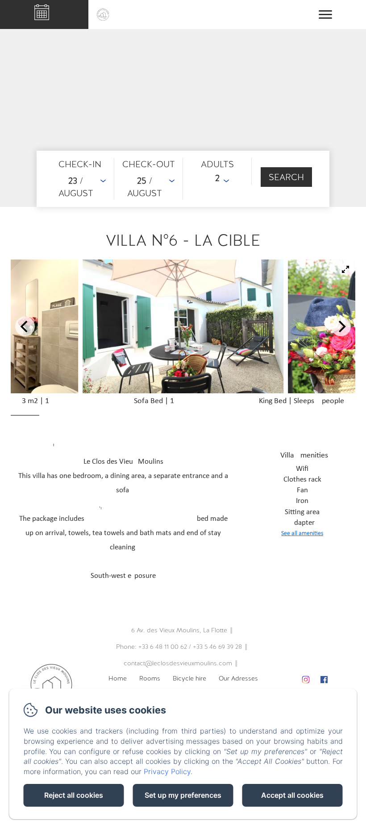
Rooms (149, 678)
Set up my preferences (183, 795)
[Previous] (25, 326)
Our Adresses (238, 678)
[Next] (341, 326)
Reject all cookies (73, 795)
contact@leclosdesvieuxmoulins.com (178, 663)
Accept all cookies (292, 795)
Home (117, 678)
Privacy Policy (167, 771)
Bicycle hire (189, 678)
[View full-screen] (345, 269)
